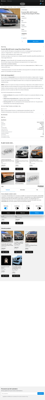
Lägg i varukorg (35, 41)
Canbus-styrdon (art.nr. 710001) (32, 65)
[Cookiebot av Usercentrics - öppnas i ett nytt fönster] (38, 186)
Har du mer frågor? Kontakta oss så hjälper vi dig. (11, 106)
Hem (2, 7)
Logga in (42, 1)
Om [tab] (37, 189)
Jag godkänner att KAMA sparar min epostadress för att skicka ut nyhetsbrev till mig (15, 396)
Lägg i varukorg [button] (5, 168)
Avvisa (8, 212)
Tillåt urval (22, 212)
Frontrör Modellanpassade (21, 7)
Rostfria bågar (10, 7)
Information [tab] (22, 189)
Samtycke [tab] (8, 189)
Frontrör (15, 7)
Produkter (5, 7)
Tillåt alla (37, 212)
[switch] (17, 208)
